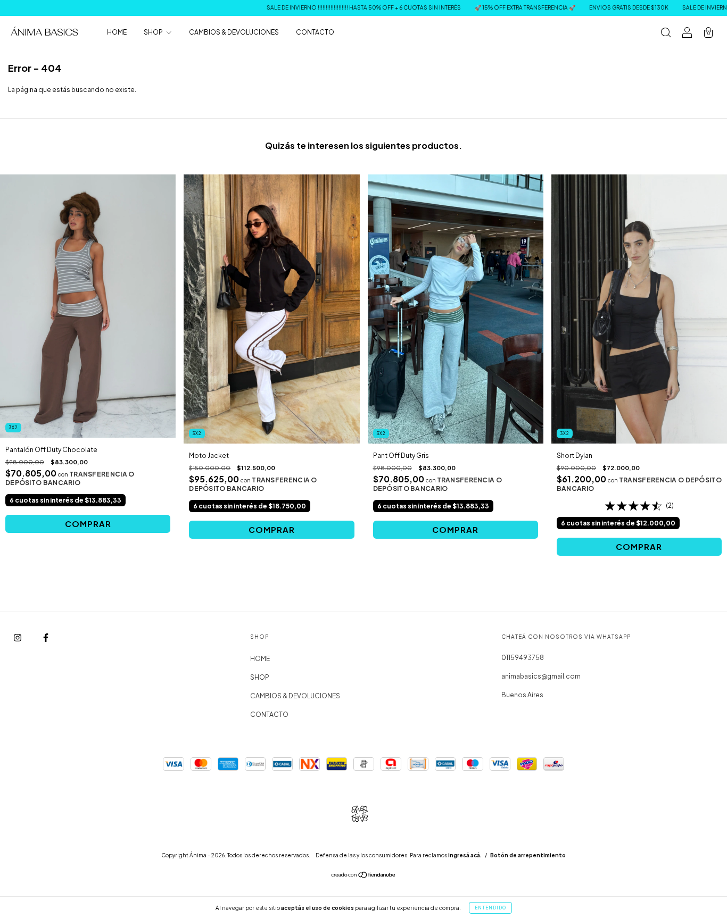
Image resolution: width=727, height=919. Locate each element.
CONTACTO (315, 32)
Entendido (490, 907)
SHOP (154, 32)
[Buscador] (665, 34)
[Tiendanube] (364, 876)
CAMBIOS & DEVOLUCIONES (234, 32)
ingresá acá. (465, 855)
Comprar (88, 524)
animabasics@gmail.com (541, 676)
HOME (117, 32)
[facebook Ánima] (45, 638)
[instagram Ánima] (18, 638)
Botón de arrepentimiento (528, 855)
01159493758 (522, 658)
